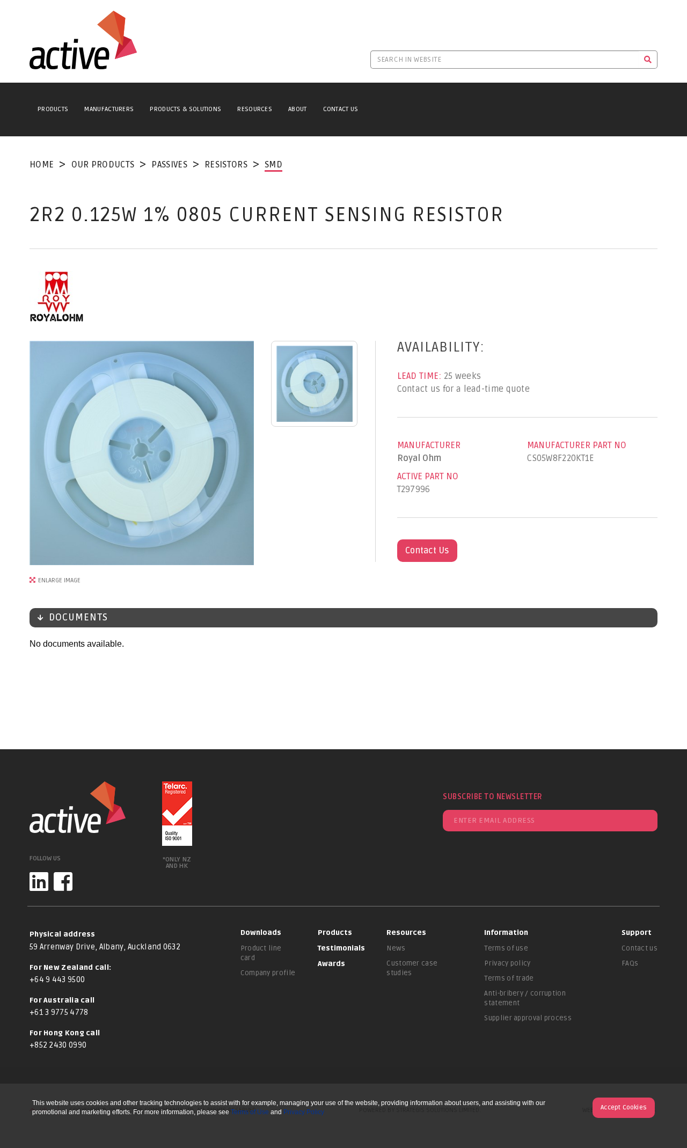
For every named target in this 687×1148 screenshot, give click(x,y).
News (395, 948)
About (297, 109)
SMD (273, 164)
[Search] (648, 59)
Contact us (639, 948)
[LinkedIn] (39, 882)
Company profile (268, 973)
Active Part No (427, 476)
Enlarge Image (59, 580)
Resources (254, 109)
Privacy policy (507, 963)
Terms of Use (250, 1112)
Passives (169, 164)
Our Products (103, 164)
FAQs (630, 963)
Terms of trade (508, 978)
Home (42, 164)
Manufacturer (429, 445)
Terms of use (506, 948)
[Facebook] (63, 882)
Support (637, 932)
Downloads (260, 932)
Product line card (261, 953)
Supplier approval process (528, 1018)
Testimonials (341, 948)
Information (506, 932)
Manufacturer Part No (576, 445)
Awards (331, 964)
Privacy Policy (303, 1112)
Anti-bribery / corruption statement (525, 998)
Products (53, 109)
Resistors (225, 164)
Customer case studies (411, 968)
